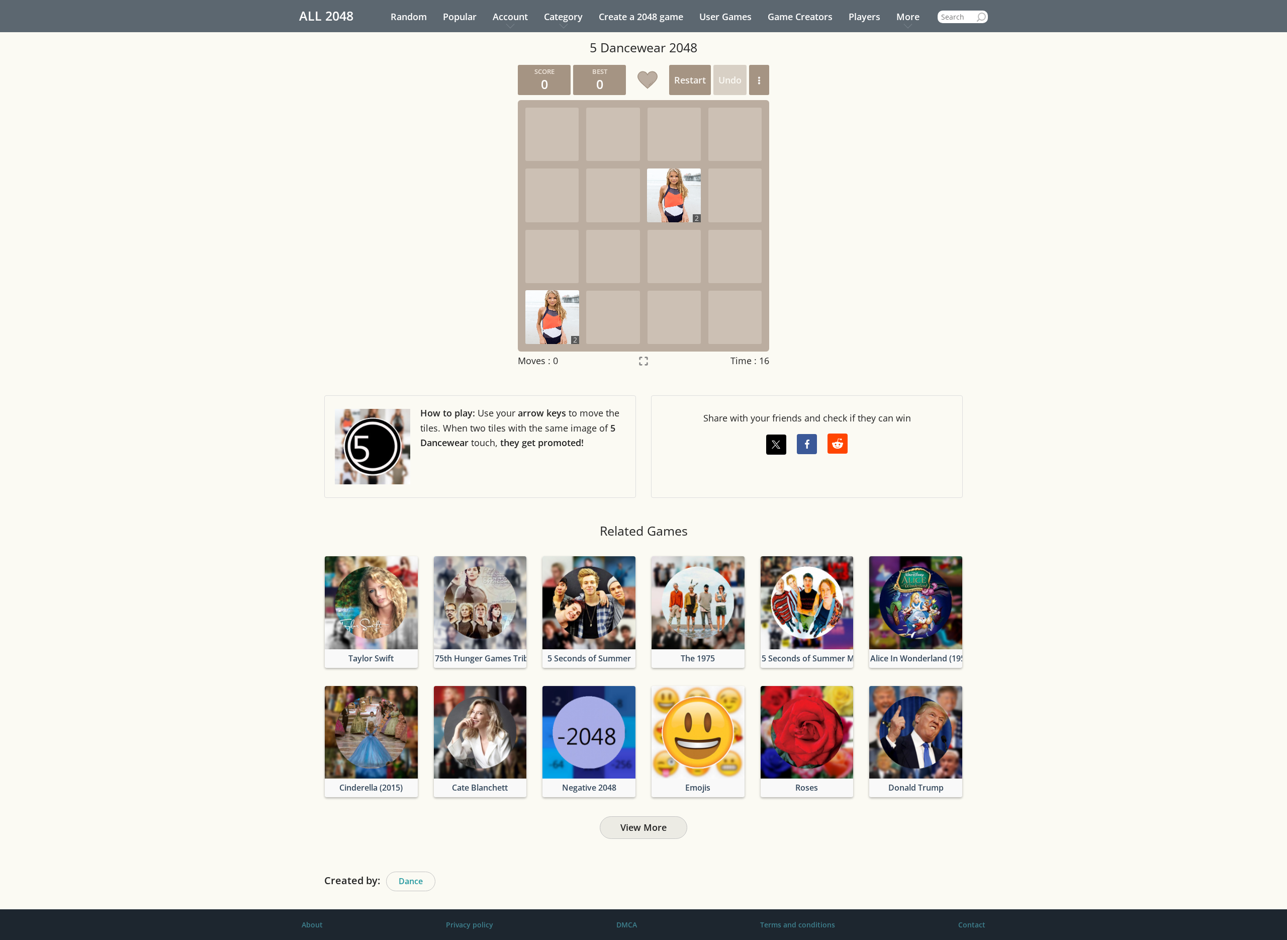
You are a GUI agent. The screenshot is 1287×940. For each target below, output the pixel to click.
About (312, 924)
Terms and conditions (797, 924)
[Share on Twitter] (776, 445)
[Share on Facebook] (807, 444)
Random (409, 17)
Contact (971, 924)
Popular (460, 17)
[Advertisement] (415, 216)
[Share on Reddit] (838, 444)
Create (641, 17)
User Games (725, 17)
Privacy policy (469, 924)
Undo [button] (730, 80)
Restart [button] (690, 80)
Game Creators (800, 17)
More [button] (908, 17)
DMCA (626, 924)
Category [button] (563, 17)
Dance (411, 881)
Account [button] (510, 17)
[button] (759, 80)
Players (864, 17)
